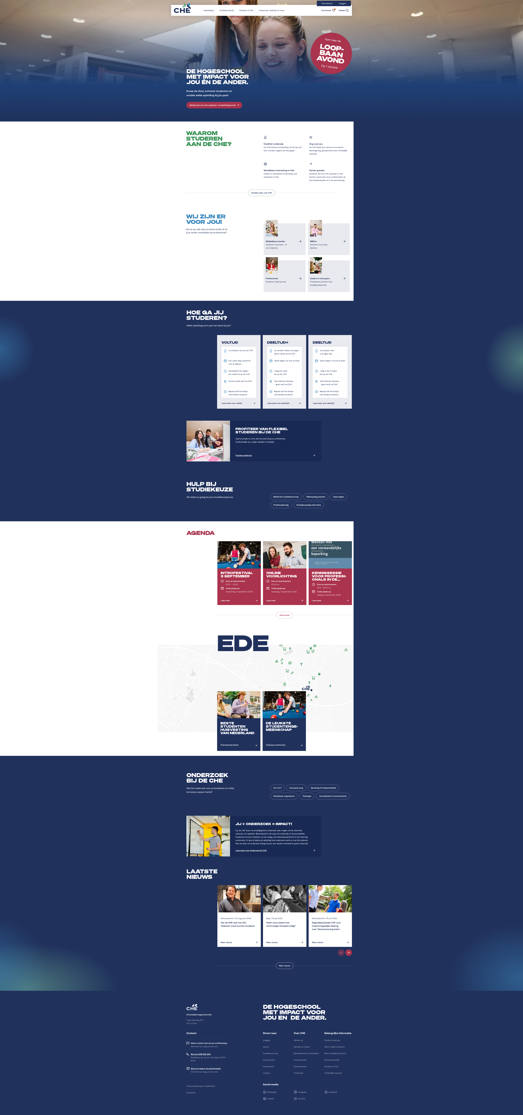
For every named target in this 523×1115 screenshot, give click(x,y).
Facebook (333, 1092)
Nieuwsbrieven (300, 1066)
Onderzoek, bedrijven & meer (271, 10)
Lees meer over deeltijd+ (278, 403)
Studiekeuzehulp (227, 10)
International (326, 3)
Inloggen (342, 3)
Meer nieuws (284, 965)
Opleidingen (208, 10)
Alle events (284, 615)
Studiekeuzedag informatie (309, 505)
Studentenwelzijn (331, 1060)
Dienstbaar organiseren (284, 796)
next (348, 952)
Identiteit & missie (301, 1047)
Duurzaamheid (300, 1060)
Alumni (266, 1047)
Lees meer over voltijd (232, 403)
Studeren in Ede (246, 10)
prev (341, 952)
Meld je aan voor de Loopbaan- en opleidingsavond (212, 105)
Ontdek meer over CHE (261, 193)
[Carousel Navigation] (284, 952)
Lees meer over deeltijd (323, 403)
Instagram (302, 1092)
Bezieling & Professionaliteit (323, 788)
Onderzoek (298, 1073)
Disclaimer (191, 1092)
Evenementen (269, 1060)
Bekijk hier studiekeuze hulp (286, 497)
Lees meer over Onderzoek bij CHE (251, 850)
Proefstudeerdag (281, 505)
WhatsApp (271, 1092)
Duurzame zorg (296, 788)
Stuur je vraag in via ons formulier (206, 1068)
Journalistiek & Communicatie (332, 796)
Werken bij (298, 1040)
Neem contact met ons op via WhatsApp (209, 1043)
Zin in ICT (277, 788)
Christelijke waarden (333, 1073)
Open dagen (338, 497)
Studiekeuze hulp (270, 1053)
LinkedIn (270, 1098)
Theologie (306, 796)
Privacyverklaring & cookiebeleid (200, 1086)
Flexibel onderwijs (243, 455)
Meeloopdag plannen (315, 497)
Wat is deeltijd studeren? (335, 1053)
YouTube (301, 1098)
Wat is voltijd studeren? (334, 1047)
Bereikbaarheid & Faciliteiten (306, 1053)
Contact (266, 1073)
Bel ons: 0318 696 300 (201, 1054)
